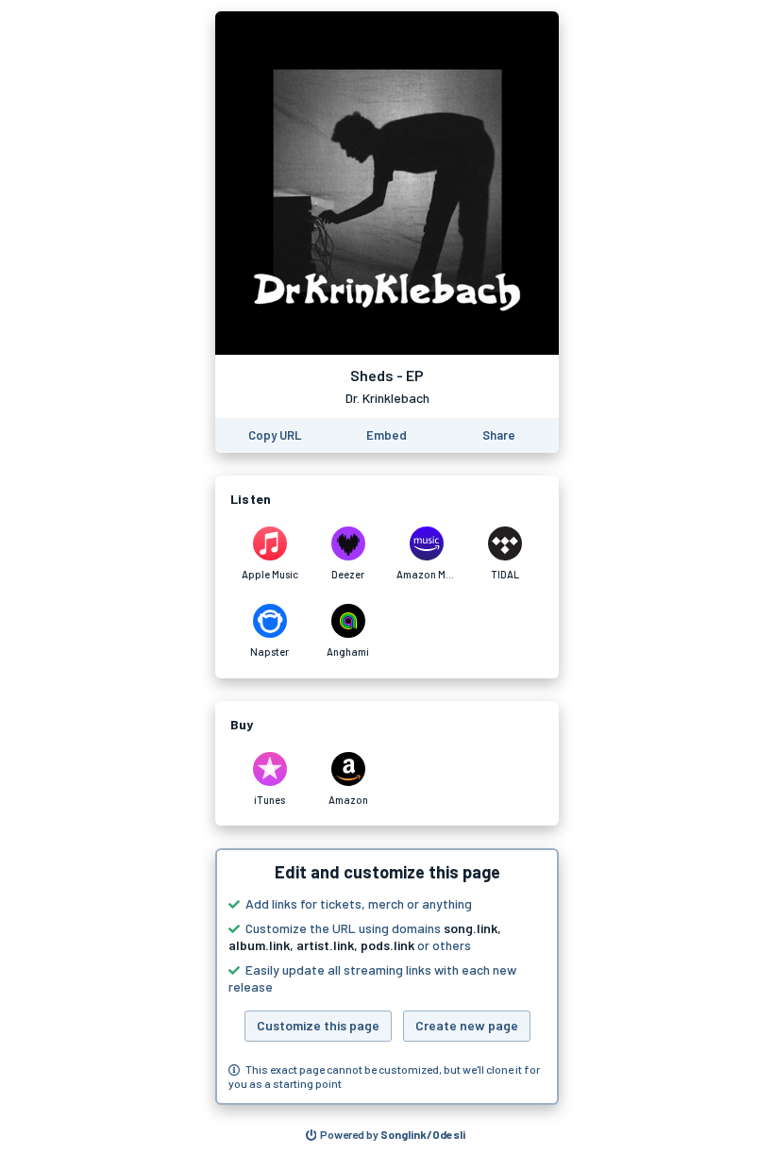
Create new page (466, 1025)
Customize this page (318, 1025)
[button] (387, 976)
